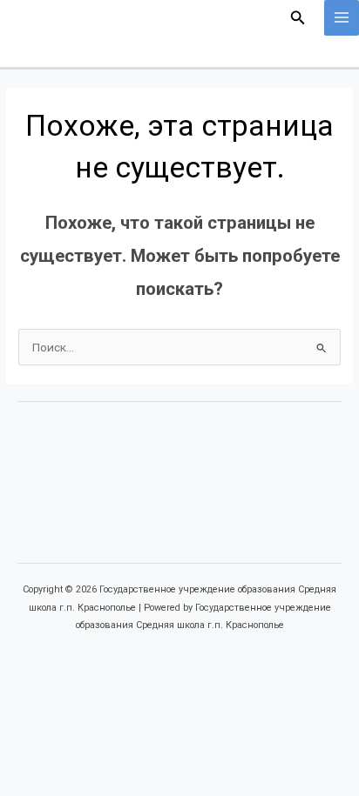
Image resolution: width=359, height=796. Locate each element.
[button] (298, 18)
